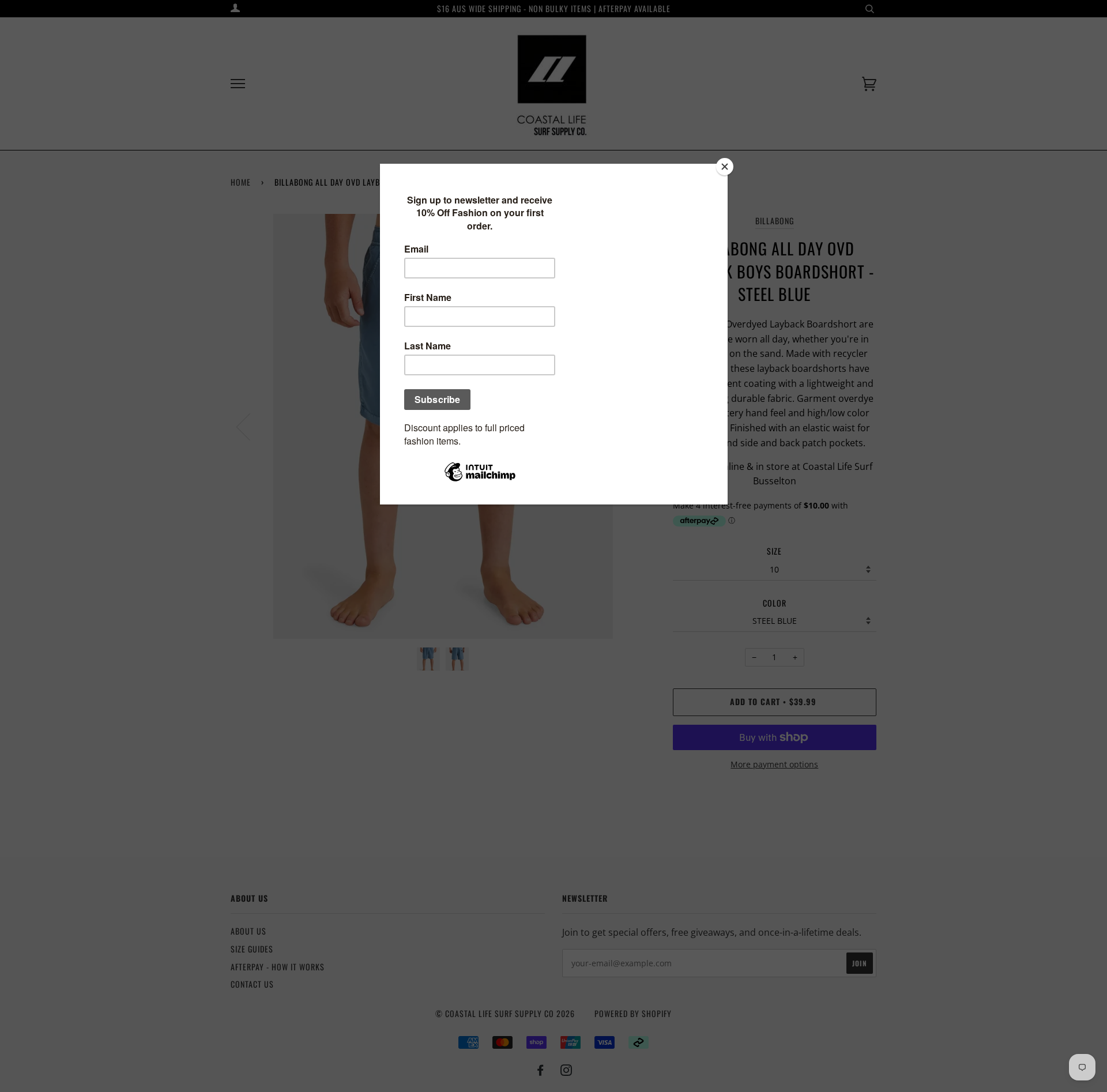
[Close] (724, 166)
